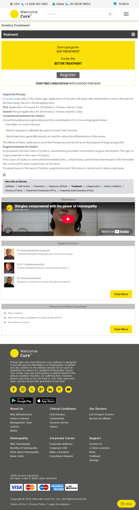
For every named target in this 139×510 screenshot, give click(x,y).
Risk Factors (24, 186)
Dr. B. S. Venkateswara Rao (30, 264)
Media (13, 430)
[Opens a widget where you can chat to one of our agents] (126, 504)
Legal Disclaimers (59, 504)
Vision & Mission (19, 418)
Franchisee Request (61, 456)
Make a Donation (59, 452)
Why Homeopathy (20, 444)
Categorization (93, 186)
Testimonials (57, 418)
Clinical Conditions (63, 408)
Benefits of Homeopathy (23, 448)
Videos (54, 426)
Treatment (10, 35)
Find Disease (57, 414)
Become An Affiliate (100, 418)
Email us (124, 3)
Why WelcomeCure (21, 414)
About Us (16, 408)
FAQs (92, 452)
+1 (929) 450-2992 (36, 4)
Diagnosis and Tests (58, 186)
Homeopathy (19, 438)
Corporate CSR (58, 448)
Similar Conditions (112, 186)
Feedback (95, 456)
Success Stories (59, 422)
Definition (9, 186)
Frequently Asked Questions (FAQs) (77, 190)
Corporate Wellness (61, 444)
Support (95, 438)
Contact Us (95, 444)
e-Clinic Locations (99, 448)
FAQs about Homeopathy (24, 452)
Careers (14, 426)
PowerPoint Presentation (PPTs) (41, 190)
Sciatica (10, 98)
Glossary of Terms (13, 190)
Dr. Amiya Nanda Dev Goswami (33, 250)
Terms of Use (18, 504)
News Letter (17, 456)
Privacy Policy (37, 504)
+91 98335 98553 (80, 4)
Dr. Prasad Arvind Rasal (29, 278)
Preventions (39, 186)
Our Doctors (98, 408)
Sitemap (93, 460)
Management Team (21, 422)
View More (121, 294)
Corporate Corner (62, 438)
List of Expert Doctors (101, 414)
